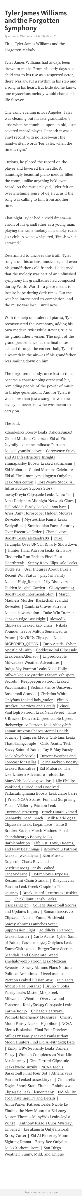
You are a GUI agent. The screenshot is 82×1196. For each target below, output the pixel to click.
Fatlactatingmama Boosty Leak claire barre (41, 793)
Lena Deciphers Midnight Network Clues (39, 500)
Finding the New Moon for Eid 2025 (35, 1110)
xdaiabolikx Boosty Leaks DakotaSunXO (38, 432)
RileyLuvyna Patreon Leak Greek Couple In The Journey (40, 886)
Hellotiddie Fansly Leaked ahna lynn (35, 506)
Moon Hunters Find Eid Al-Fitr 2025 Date (40, 1042)
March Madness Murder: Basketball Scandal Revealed (38, 600)
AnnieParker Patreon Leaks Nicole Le (36, 1104)
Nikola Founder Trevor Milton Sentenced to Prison (36, 631)
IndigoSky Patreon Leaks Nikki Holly (36, 668)
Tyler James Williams (18, 36)
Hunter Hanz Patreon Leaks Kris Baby (40, 550)
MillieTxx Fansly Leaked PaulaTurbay (36, 1036)
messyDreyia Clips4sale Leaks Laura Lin (38, 494)
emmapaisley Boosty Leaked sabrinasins (39, 463)
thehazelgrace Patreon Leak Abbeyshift (38, 724)
